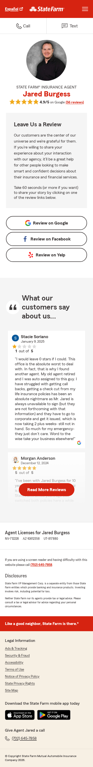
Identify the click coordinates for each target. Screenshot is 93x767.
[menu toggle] (85, 9)
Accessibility (14, 662)
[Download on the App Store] (20, 715)
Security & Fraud (17, 655)
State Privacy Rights (20, 683)
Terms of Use (14, 669)
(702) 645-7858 (41, 565)
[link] (47, 8)
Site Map (11, 690)
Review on (50, 223)
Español (11, 9)
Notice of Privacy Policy (22, 676)
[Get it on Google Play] (53, 715)
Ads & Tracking (16, 648)
